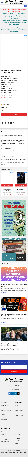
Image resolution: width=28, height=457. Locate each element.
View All (16, 443)
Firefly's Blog (4, 419)
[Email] (5, 123)
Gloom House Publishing (20, 431)
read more (3, 292)
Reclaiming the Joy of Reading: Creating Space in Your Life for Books (13, 344)
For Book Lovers (19, 415)
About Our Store (4, 405)
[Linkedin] (11, 123)
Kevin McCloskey (5, 439)
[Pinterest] (14, 123)
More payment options (14, 118)
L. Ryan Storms (18, 440)
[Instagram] (12, 393)
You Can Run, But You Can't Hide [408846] (21, 188)
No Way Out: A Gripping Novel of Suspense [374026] (7, 189)
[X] (18, 393)
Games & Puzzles (19, 410)
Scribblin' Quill (4, 436)
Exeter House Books (6, 431)
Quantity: (4, 107)
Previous (1, 184)
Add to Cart (7, 185)
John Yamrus (17, 434)
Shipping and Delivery (6, 410)
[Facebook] (2, 123)
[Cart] (26, 1)
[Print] (8, 123)
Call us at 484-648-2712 (14, 389)
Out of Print (3, 434)
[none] (14, 51)
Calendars (17, 412)
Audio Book (18, 408)
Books (16, 405)
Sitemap (3, 421)
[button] (14, 218)
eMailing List (4, 417)
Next (26, 184)
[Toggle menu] (2, 2)
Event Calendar (4, 408)
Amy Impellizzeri (5, 441)
